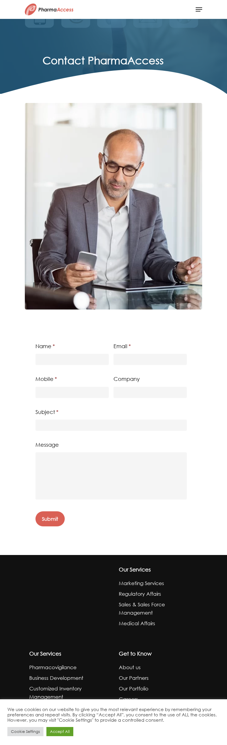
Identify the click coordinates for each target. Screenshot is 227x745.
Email (122, 346)
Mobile (46, 379)
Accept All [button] (60, 731)
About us (130, 667)
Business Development (56, 678)
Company (127, 379)
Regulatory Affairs (140, 594)
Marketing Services (141, 583)
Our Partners (134, 678)
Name (45, 346)
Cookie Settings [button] (25, 731)
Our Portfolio (133, 688)
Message (47, 444)
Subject (47, 412)
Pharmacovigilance (53, 667)
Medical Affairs (137, 623)
